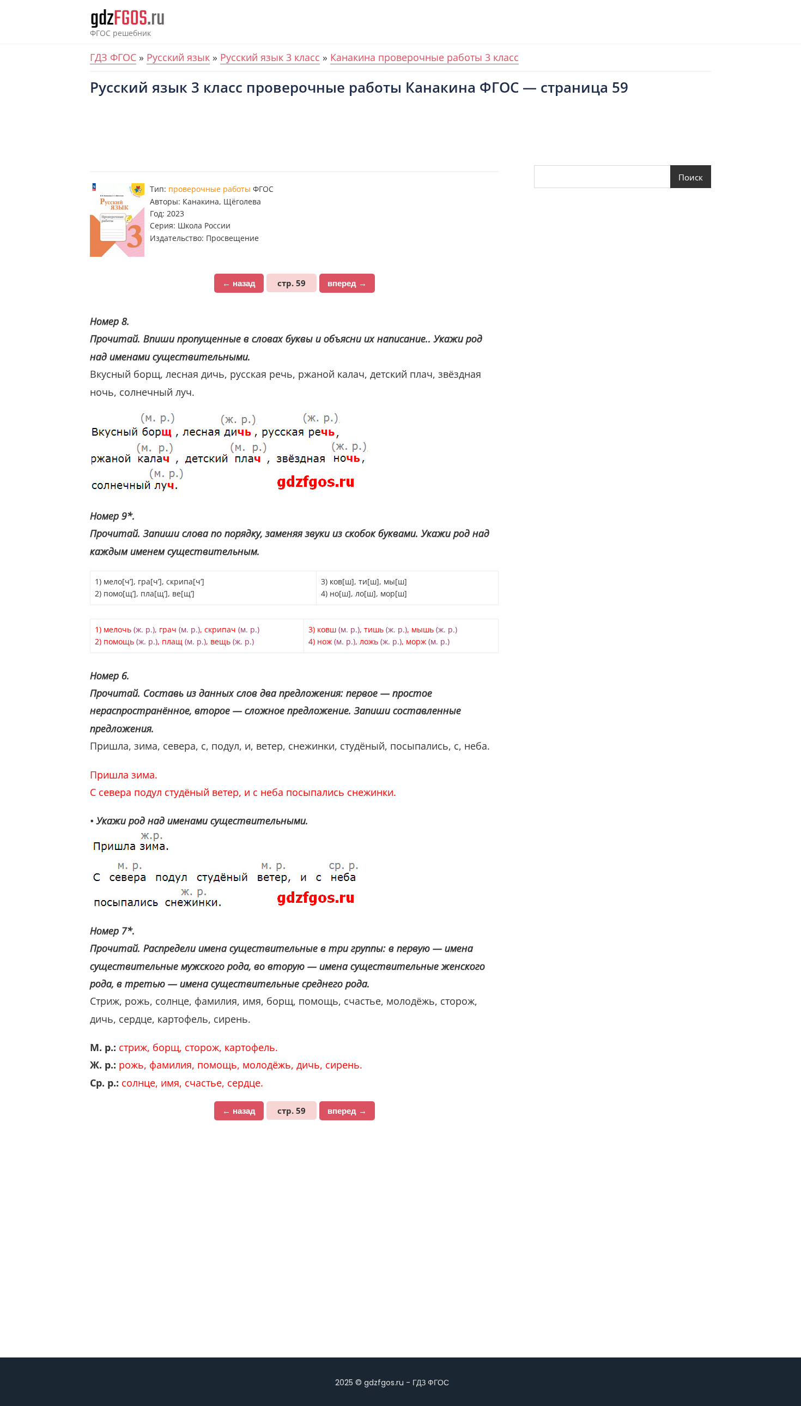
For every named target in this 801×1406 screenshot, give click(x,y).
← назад (239, 283)
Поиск (690, 177)
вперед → (347, 283)
